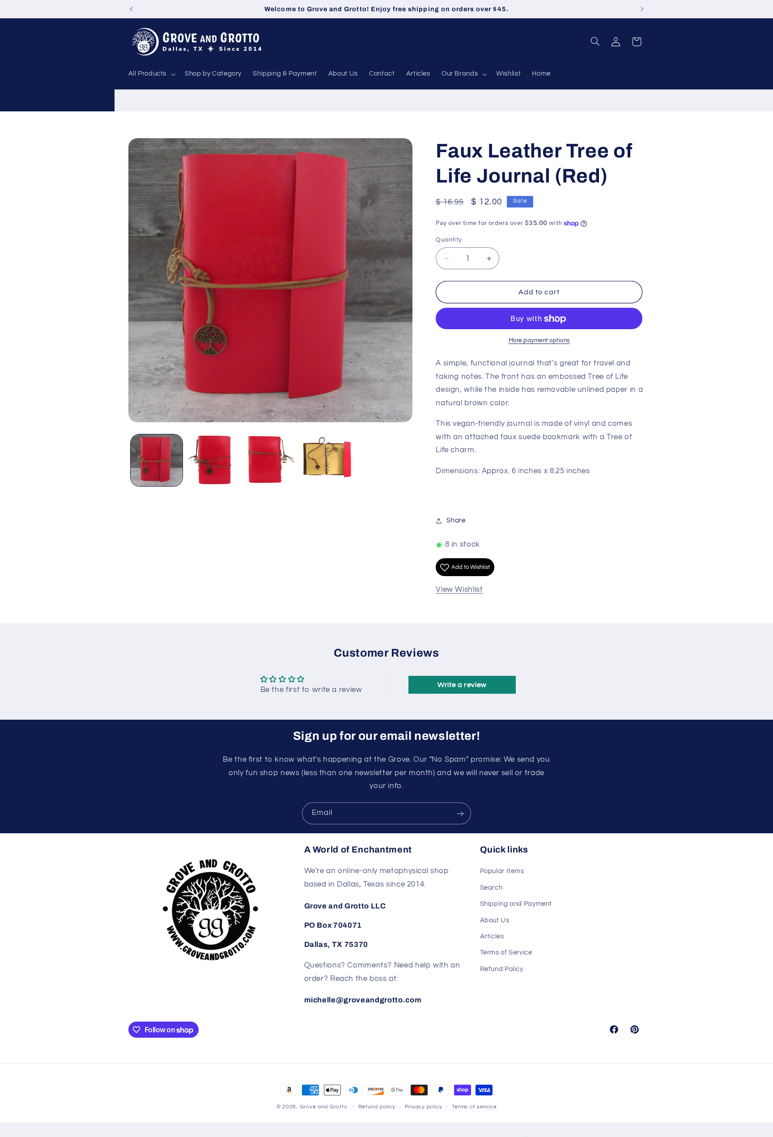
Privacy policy (423, 1107)
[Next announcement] (642, 9)
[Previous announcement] (131, 9)
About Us (495, 920)
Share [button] (455, 521)
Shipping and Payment (516, 904)
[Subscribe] (460, 813)
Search (491, 887)
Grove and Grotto (324, 1106)
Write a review (462, 684)
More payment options (539, 341)
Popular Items (502, 871)
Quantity (449, 240)
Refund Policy (501, 969)
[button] (151, 74)
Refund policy (377, 1107)
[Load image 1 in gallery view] (157, 460)
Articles (492, 936)
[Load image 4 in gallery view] (327, 460)
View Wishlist (459, 590)
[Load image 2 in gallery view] (213, 460)
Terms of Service (506, 953)
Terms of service (474, 1107)
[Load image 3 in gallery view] (270, 460)
